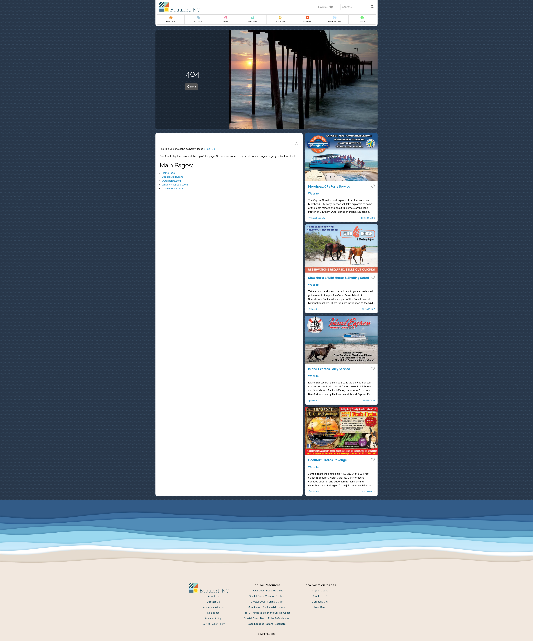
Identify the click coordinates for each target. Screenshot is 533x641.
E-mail (239, 348)
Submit (266, 364)
